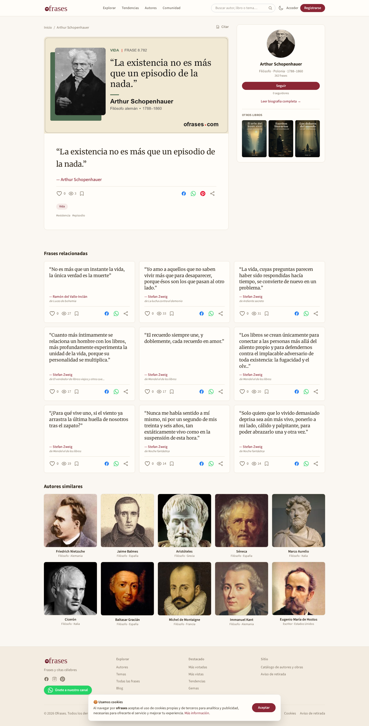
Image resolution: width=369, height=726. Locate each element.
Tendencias (130, 8)
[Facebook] (46, 679)
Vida (62, 206)
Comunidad (171, 8)
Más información (196, 713)
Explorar (109, 8)
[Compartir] (212, 194)
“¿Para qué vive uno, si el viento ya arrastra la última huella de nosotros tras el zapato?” (88, 419)
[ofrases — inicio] (58, 8)
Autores (151, 8)
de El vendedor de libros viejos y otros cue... (76, 379)
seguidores (281, 93)
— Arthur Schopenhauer (79, 179)
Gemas (194, 688)
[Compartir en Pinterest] (203, 194)
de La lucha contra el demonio (163, 301)
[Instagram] (54, 679)
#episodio (78, 216)
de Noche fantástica (156, 451)
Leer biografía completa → (281, 101)
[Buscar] (271, 8)
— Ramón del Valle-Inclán (68, 296)
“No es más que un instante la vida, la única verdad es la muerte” (87, 272)
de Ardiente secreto (251, 301)
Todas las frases (128, 681)
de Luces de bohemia (62, 301)
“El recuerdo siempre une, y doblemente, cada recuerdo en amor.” (184, 338)
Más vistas (196, 674)
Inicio (48, 27)
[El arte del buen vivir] (254, 138)
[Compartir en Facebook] (184, 194)
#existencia (63, 216)
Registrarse (312, 8)
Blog (119, 688)
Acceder (292, 8)
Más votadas (198, 667)
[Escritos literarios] (281, 138)
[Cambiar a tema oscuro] (280, 8)
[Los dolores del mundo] (307, 138)
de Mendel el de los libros (160, 379)
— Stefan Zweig (155, 296)
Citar (225, 26)
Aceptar (264, 707)
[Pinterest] (62, 679)
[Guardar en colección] (81, 193)
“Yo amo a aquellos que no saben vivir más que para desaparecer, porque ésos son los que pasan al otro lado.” (184, 278)
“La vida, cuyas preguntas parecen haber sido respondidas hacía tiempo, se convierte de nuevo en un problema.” (277, 278)
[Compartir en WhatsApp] (193, 194)
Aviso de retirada (273, 674)
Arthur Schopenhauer (73, 27)
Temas (121, 674)
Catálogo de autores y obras (282, 667)
